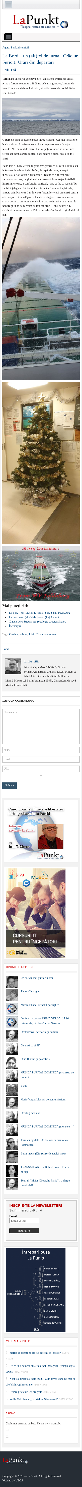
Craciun (13, 634)
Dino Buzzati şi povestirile (36, 1059)
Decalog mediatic (30, 1113)
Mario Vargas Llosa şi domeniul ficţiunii (43, 1099)
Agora (5, 47)
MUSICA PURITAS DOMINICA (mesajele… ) (47, 1126)
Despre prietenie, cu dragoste (26, 1391)
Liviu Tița (35, 634)
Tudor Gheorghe (30, 991)
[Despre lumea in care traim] (41, 20)
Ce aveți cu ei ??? (30, 1045)
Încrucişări (15, 626)
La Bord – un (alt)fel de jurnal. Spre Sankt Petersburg (39, 612)
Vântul (24, 1086)
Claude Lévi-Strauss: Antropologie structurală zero (37, 621)
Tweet (5, 649)
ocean (52, 634)
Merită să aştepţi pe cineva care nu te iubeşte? (35, 1352)
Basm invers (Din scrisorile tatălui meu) (43, 1153)
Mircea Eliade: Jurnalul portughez (40, 1005)
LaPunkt (32, 1476)
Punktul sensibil (20, 47)
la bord (23, 634)
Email (13, 1216)
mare (45, 634)
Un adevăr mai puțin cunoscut (37, 978)
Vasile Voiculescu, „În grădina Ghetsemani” (34, 1399)
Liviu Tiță (9, 70)
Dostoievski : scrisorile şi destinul (40, 1032)
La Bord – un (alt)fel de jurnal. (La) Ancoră (34, 617)
